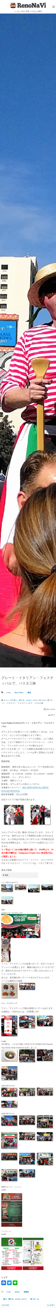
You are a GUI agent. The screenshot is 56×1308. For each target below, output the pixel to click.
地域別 (26, 1292)
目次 (6, 875)
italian (17, 1292)
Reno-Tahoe (19, 692)
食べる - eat (34, 1299)
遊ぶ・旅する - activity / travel (14, 1299)
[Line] (15, 1282)
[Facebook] (3, 1282)
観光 (29, 692)
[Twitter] (9, 1282)
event (8, 692)
